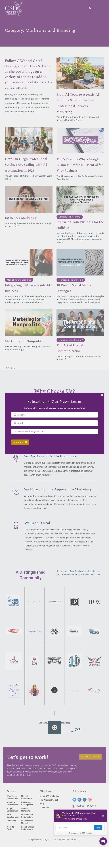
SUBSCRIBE (19, 442)
